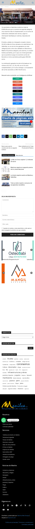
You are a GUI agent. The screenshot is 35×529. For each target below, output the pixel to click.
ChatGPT (17, 78)
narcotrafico (25, 378)
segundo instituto (12, 388)
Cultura (5, 367)
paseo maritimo (10, 383)
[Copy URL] (25, 136)
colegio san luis (25, 361)
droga (19, 367)
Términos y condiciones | (26, 522)
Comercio (5, 364)
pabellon (12, 381)
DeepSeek (17, 97)
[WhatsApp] (10, 136)
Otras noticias (8, 15)
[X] (7, 136)
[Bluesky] (8, 510)
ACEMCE (4, 359)
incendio (5, 372)
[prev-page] (3, 191)
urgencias (26, 388)
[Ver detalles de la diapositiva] (17, 273)
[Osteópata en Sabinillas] (17, 250)
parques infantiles (25, 380)
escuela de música (26, 367)
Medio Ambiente (17, 378)
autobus (21, 359)
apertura (16, 359)
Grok (18, 91)
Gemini (17, 87)
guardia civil (11, 369)
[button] (3, 420)
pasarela (4, 383)
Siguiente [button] (31, 250)
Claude (17, 81)
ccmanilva (18, 361)
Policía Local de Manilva (9, 386)
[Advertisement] (17, 307)
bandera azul (5, 361)
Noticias (7, 6)
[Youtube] (4, 510)
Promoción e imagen (22, 386)
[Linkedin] (18, 136)
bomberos (12, 361)
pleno (21, 383)
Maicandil (29, 375)
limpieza (24, 375)
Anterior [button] (3, 250)
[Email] (14, 136)
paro (18, 380)
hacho (17, 369)
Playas (17, 383)
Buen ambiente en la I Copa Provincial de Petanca (26, 147)
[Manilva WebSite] (17, 2)
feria (4, 370)
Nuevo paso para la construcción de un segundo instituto (9, 148)
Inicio (2, 6)
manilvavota (7, 378)
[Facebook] (3, 136)
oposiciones (5, 380)
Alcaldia (10, 359)
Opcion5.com (12, 517)
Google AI (17, 84)
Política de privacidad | (12, 522)
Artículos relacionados (8, 155)
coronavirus (23, 364)
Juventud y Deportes (8, 375)
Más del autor (19, 155)
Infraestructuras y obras (17, 372)
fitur (7, 370)
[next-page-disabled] (5, 191)
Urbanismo (20, 388)
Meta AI (17, 103)
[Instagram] (8, 505)
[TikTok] (21, 505)
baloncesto (26, 359)
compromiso (12, 364)
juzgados (17, 375)
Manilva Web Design (23, 515)
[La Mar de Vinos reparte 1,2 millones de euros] (6, 161)
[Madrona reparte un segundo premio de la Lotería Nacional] (6, 169)
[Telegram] (22, 136)
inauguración (25, 369)
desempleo (12, 367)
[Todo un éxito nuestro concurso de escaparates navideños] (6, 184)
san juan (5, 388)
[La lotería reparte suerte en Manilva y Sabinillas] (6, 177)
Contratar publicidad (27, 524)
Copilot (17, 100)
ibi (20, 370)
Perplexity (17, 94)
